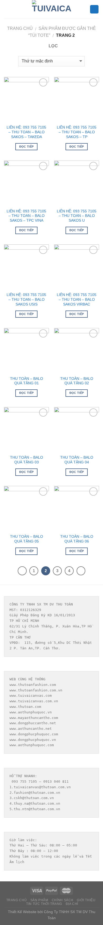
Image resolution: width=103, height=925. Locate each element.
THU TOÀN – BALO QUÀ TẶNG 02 (76, 381)
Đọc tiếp (26, 146)
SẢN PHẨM (39, 900)
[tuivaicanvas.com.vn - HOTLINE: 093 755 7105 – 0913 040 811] (51, 9)
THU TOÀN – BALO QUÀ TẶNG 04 (76, 459)
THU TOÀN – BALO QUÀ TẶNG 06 (76, 539)
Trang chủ (20, 28)
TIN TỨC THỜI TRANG (44, 904)
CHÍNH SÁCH (62, 900)
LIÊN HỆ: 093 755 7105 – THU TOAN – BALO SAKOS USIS (26, 299)
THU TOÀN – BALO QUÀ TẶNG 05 (26, 539)
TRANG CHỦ (16, 900)
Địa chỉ (72, 904)
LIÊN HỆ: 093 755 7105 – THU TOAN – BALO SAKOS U (76, 215)
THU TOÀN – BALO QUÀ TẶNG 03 (26, 459)
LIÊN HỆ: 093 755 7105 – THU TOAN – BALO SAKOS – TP (76, 132)
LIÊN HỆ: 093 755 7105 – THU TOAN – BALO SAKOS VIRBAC (76, 299)
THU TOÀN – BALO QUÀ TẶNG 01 (26, 381)
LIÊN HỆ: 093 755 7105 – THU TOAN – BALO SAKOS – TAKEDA (26, 132)
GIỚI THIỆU (86, 900)
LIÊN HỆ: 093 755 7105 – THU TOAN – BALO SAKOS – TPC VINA (26, 215)
